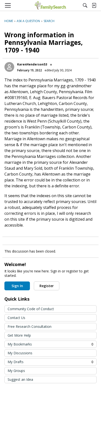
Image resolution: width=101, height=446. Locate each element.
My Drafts (50, 361)
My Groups (16, 370)
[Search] (85, 5)
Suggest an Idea (20, 379)
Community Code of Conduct (31, 308)
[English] (50, 5)
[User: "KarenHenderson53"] (9, 67)
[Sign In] (93, 5)
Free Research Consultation (29, 326)
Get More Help (19, 335)
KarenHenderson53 (32, 64)
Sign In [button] (17, 285)
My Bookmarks (50, 344)
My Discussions (20, 353)
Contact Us (16, 317)
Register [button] (46, 285)
